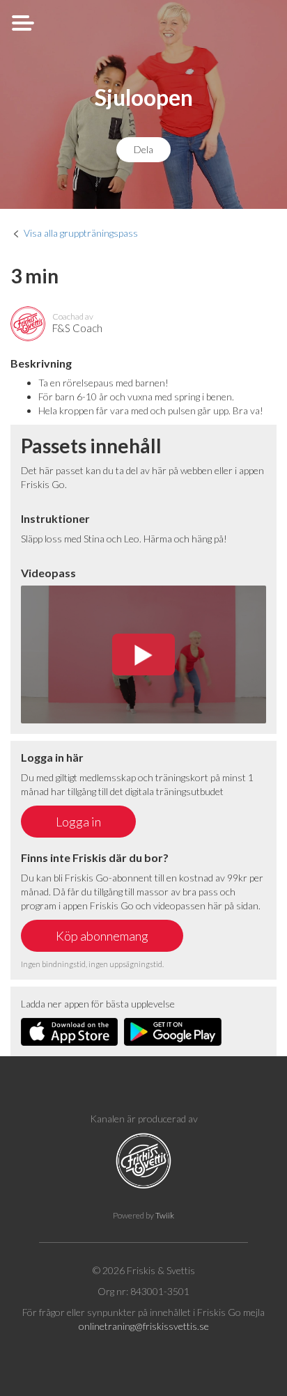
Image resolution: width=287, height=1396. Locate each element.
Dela (143, 149)
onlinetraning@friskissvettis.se (144, 1326)
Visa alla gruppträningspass (81, 233)
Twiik (164, 1215)
